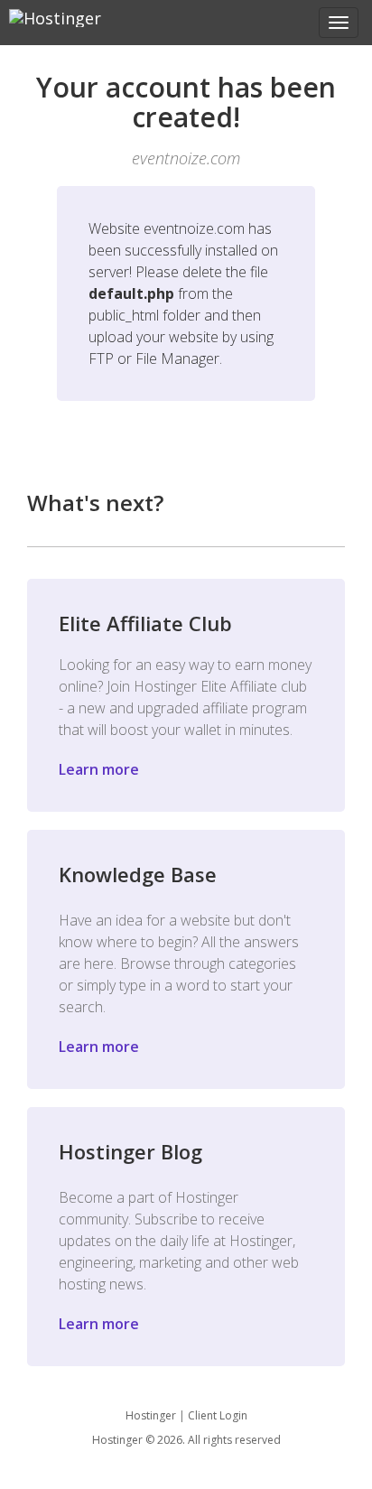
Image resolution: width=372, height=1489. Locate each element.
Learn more (99, 769)
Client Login (217, 1415)
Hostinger (151, 1415)
